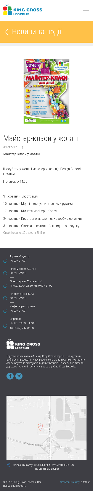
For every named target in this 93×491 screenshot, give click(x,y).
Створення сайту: (70, 482)
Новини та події (36, 32)
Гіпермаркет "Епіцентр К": (26, 281)
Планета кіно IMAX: (22, 293)
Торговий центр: (20, 256)
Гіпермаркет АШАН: (23, 268)
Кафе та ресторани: (22, 306)
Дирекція (15, 318)
